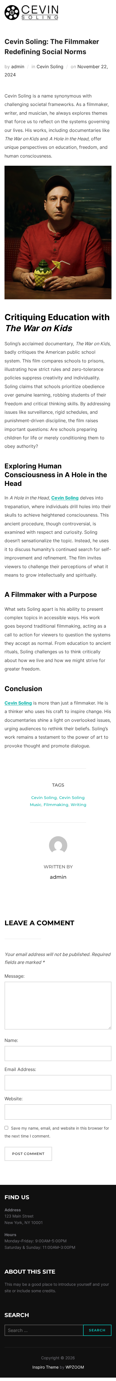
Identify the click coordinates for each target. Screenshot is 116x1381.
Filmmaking (56, 804)
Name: (11, 1040)
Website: (14, 1098)
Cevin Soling (50, 66)
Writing (78, 804)
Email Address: (20, 1069)
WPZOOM (75, 1367)
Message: (14, 976)
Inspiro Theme (45, 1367)
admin (17, 66)
